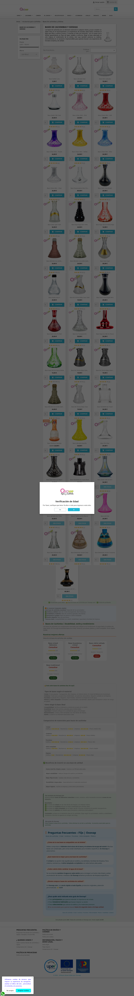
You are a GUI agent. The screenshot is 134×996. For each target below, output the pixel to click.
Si (73, 509)
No (60, 509)
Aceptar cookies (23, 991)
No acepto (10, 991)
